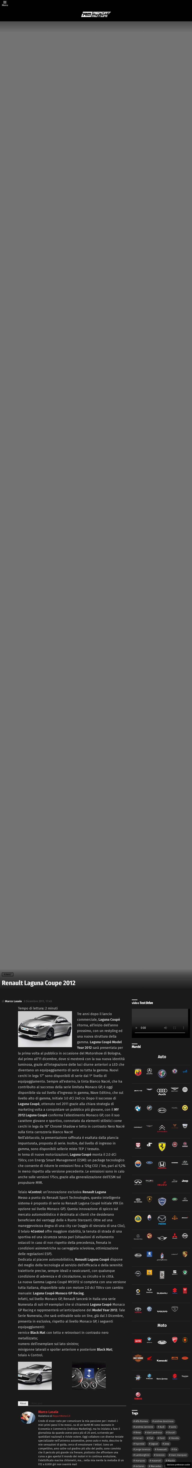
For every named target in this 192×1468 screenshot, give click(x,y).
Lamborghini (142, 1455)
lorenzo (160, 1455)
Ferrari (139, 1438)
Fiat (151, 1438)
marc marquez (179, 1455)
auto (173, 1426)
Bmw (138, 1432)
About (23, 1403)
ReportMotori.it (61, 1416)
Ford (162, 1438)
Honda (175, 1438)
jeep (166, 1443)
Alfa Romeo (141, 1421)
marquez (140, 1460)
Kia (175, 1449)
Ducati (171, 1432)
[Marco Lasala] (27, 1423)
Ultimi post (36, 1403)
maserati (156, 1460)
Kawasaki (162, 1449)
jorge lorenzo (142, 1449)
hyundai (140, 1443)
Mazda (171, 1460)
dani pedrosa (154, 1432)
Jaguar (154, 1443)
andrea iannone (144, 1426)
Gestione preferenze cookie (178, 1465)
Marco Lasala (48, 1412)
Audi (162, 1426)
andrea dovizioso (164, 1421)
